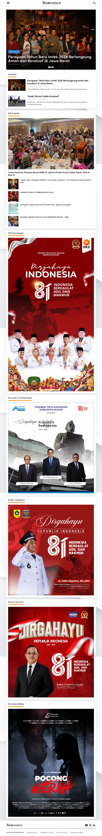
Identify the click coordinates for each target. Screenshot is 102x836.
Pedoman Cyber (76, 832)
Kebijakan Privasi (46, 832)
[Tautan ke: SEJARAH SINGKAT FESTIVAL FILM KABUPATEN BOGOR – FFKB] (13, 221)
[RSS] (94, 825)
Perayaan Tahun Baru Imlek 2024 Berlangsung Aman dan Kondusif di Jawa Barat (49, 59)
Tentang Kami (32, 832)
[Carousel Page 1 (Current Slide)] (49, 67)
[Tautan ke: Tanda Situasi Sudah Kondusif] (17, 100)
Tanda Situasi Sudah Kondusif (43, 96)
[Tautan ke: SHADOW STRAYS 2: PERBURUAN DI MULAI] (13, 196)
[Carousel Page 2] (52, 67)
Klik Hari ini (31, 99)
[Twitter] (90, 825)
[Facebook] (86, 825)
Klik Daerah (14, 51)
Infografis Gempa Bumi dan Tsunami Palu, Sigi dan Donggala (45, 205)
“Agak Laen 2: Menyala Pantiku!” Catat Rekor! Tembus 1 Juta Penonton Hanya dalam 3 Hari (56, 181)
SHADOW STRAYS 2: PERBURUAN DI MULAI (36, 192)
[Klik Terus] (51, 2)
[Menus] (8, 3)
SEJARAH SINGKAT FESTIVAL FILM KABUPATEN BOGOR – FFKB (44, 217)
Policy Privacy (61, 832)
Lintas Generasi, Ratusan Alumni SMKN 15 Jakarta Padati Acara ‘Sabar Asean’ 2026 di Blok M (49, 173)
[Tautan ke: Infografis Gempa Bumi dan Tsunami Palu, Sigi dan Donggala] (13, 208)
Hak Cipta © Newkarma (15, 832)
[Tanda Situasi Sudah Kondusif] (42, 104)
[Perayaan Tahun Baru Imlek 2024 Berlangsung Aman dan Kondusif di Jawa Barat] (88, 89)
